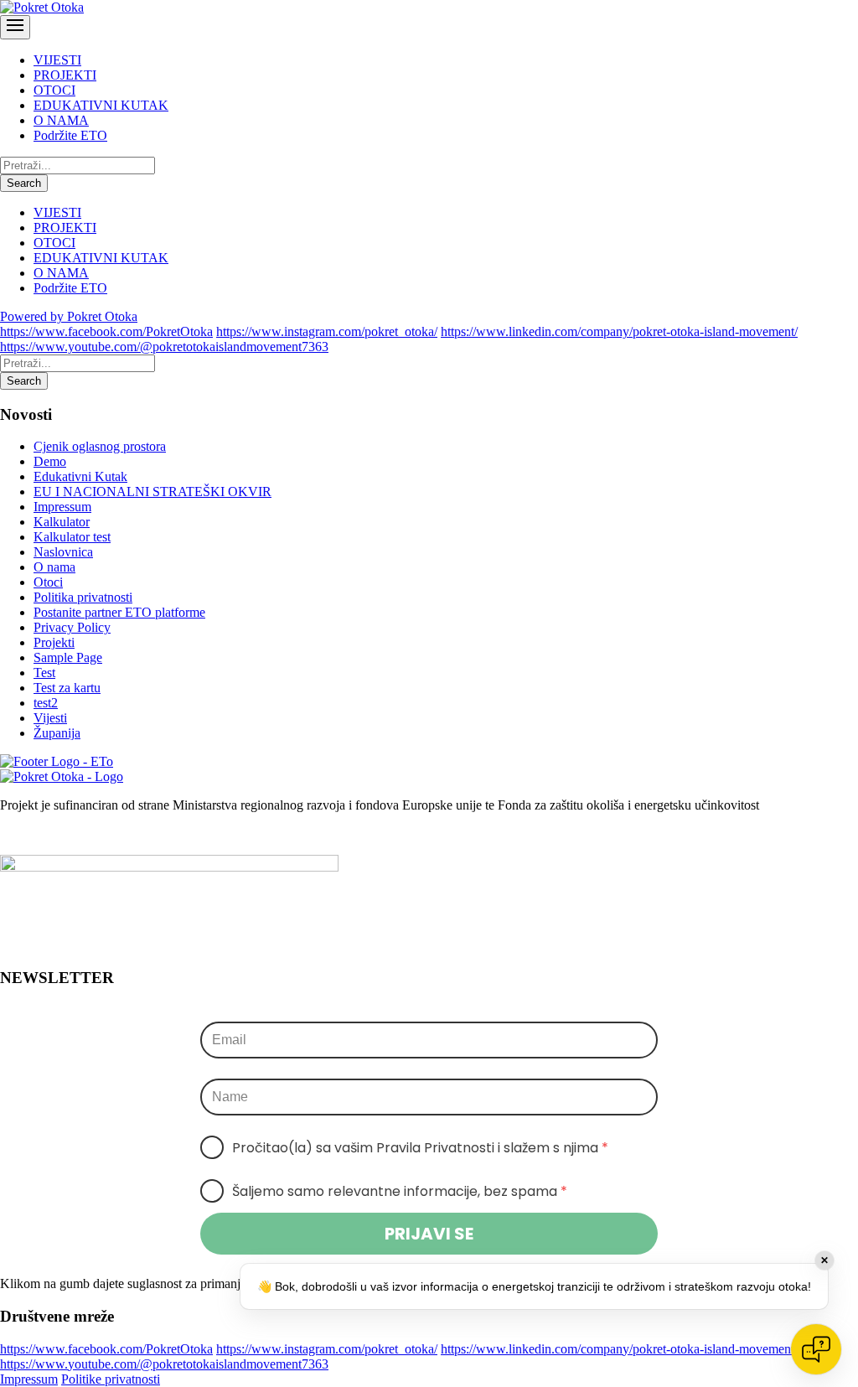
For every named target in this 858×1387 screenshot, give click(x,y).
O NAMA (61, 120)
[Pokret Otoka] (42, 7)
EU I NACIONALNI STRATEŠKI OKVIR (152, 491)
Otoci (48, 582)
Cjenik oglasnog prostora (100, 446)
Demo (50, 461)
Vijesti (50, 718)
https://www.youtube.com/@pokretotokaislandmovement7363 (164, 346)
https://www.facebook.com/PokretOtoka (106, 331)
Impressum (62, 506)
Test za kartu (67, 688)
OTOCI (54, 90)
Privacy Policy (72, 627)
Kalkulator (62, 522)
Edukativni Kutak (80, 476)
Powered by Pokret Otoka (68, 316)
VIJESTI (57, 60)
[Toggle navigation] (15, 27)
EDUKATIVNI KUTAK (101, 105)
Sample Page (68, 657)
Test (44, 672)
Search (24, 183)
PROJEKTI (65, 75)
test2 (46, 703)
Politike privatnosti (110, 1379)
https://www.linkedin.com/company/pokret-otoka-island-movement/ (619, 331)
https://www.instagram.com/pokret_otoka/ (326, 331)
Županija (57, 733)
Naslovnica (63, 552)
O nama (54, 567)
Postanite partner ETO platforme (119, 612)
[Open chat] (816, 1349)
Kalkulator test (72, 537)
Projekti (54, 642)
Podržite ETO (70, 135)
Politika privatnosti (83, 597)
